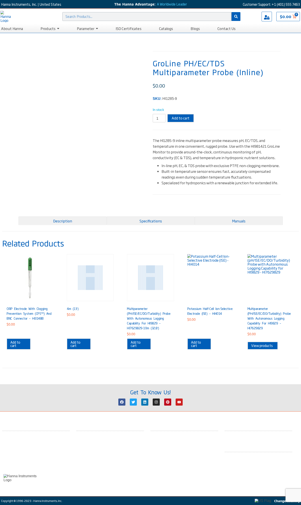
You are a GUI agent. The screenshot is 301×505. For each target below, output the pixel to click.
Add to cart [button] (15, 344)
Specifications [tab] (150, 220)
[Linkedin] (144, 402)
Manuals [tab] (238, 220)
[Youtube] (179, 402)
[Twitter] (133, 402)
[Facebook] (121, 402)
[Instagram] (156, 402)
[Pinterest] (167, 402)
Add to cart (181, 118)
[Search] (236, 16)
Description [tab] (62, 220)
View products (262, 345)
